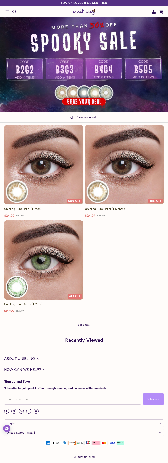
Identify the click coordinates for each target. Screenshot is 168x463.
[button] (7, 12)
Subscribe (153, 399)
